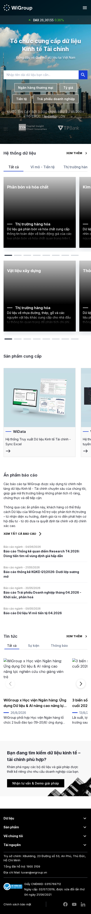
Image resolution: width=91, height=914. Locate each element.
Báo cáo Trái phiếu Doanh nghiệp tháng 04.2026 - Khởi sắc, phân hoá (42, 595)
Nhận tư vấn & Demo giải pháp (35, 783)
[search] (83, 74)
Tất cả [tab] (13, 167)
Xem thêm (74, 153)
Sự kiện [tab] (33, 645)
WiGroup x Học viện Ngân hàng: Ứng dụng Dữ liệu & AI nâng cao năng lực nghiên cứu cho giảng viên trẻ (35, 703)
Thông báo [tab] (59, 645)
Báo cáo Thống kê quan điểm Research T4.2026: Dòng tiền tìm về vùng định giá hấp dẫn (42, 553)
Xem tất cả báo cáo (20, 533)
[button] (45, 818)
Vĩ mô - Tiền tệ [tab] (42, 167)
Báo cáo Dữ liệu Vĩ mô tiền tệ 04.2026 (33, 613)
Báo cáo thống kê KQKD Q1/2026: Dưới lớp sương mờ (41, 574)
